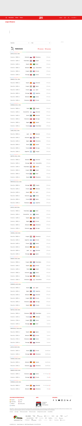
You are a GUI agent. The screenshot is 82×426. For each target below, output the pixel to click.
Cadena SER (53, 416)
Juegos (60, 17)
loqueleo (56, 420)
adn (61, 416)
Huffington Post (30, 418)
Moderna (34, 420)
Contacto (11, 411)
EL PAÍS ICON (45, 420)
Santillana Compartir (47, 416)
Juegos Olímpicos (10, 22)
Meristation (63, 420)
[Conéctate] (68, 17)
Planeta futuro (55, 418)
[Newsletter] (65, 17)
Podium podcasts (40, 420)
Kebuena (61, 418)
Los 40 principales (33, 416)
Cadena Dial (46, 418)
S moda (51, 420)
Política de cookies (32, 411)
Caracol (66, 416)
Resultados (11, 17)
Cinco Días (41, 418)
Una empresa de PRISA (18, 417)
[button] (18, 420)
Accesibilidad (50, 411)
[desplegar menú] (6, 18)
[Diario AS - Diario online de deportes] (41, 18)
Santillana (40, 416)
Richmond (27, 420)
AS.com (57, 416)
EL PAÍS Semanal (50, 418)
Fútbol (16, 17)
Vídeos (21, 17)
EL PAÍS (28, 416)
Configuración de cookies (41, 411)
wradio (36, 418)
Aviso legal (16, 411)
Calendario (41, 49)
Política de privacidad (23, 411)
